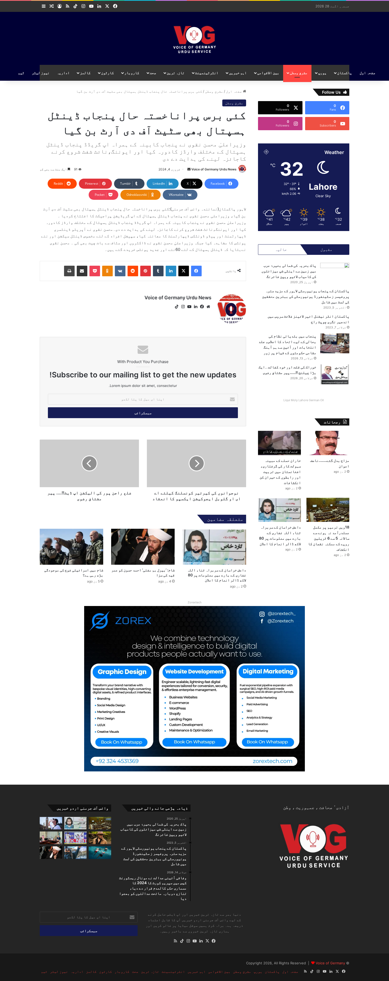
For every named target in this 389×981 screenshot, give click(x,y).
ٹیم (21, 72)
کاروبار (131, 72)
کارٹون (107, 72)
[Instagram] (183, 307)
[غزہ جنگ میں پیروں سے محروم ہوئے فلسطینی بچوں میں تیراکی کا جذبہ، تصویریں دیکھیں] (100, 852)
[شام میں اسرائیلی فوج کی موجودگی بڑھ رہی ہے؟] (71, 546)
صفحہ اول (367, 72)
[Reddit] (133, 271)
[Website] (208, 307)
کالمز (85, 72)
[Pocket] (94, 271)
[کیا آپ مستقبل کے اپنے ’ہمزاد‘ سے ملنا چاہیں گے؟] (75, 852)
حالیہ (281, 249)
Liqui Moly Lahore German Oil (303, 400)
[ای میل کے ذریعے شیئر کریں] (82, 271)
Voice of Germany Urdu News (214, 169)
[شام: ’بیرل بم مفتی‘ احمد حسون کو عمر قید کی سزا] (143, 546)
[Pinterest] (145, 271)
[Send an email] (189, 169)
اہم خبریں (238, 72)
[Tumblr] (158, 271)
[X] (183, 271)
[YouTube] (189, 307)
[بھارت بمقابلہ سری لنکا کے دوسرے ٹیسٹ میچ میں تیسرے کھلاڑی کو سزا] (75, 837)
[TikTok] (176, 307)
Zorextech (195, 602)
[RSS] (175, 941)
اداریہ (63, 72)
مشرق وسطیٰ (298, 72)
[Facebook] (196, 271)
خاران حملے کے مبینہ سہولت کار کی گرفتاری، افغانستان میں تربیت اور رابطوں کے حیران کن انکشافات (280, 471)
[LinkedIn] (171, 271)
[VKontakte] (120, 271)
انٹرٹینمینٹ (206, 72)
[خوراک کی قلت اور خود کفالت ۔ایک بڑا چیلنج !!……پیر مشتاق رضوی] (334, 374)
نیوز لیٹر (40, 72)
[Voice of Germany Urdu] (194, 38)
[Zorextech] (194, 688)
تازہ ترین (175, 72)
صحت (153, 72)
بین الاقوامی (268, 72)
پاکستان (344, 72)
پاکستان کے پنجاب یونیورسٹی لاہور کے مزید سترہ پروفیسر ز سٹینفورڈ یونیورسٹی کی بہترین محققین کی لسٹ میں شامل (305, 296)
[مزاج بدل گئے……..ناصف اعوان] (327, 443)
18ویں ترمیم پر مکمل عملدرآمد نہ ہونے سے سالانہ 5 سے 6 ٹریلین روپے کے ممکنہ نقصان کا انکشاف (328, 538)
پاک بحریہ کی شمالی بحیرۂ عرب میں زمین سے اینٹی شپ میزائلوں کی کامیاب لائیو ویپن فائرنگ (288, 271)
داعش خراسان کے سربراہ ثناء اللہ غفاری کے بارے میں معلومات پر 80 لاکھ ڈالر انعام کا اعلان (216, 575)
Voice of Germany (330, 963)
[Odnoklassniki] (107, 271)
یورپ (322, 72)
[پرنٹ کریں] (69, 271)
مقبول (326, 249)
